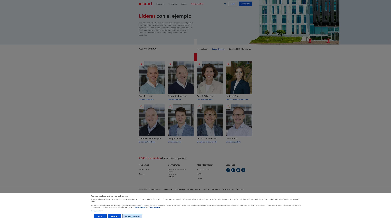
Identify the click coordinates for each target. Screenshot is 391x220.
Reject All (114, 216)
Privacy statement (154, 207)
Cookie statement (140, 207)
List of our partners (96, 211)
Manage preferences (132, 216)
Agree (100, 216)
